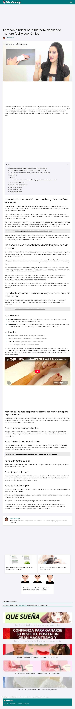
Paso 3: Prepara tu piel (16, 187)
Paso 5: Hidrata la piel (16, 192)
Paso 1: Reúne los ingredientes (18, 182)
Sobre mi (26, 703)
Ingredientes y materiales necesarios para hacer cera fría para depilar (30, 173)
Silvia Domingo (10, 37)
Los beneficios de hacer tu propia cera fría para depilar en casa (28, 170)
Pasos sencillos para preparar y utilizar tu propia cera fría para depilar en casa (34, 180)
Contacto (20, 703)
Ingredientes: (13, 175)
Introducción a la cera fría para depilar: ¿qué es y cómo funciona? (28, 168)
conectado (23, 605)
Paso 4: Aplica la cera (16, 189)
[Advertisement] (37, 16)
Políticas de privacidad (10, 703)
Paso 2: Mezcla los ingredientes (18, 185)
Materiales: (13, 177)
